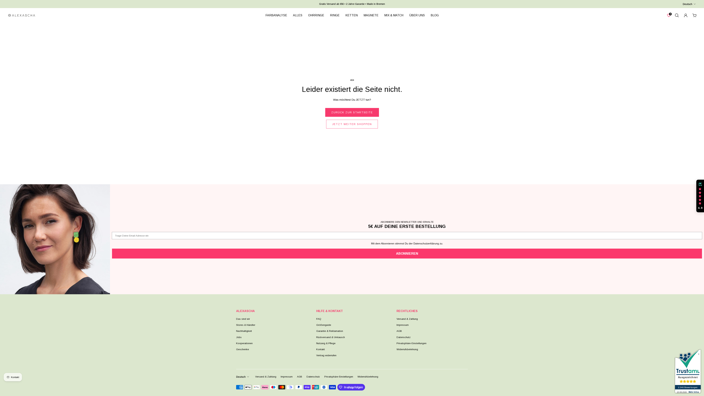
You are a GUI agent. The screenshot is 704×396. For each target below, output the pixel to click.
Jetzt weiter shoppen (352, 124)
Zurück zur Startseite (352, 112)
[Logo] (21, 15)
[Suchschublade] (676, 15)
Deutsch (687, 4)
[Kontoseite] (685, 15)
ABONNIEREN (407, 253)
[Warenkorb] (694, 15)
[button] (700, 196)
